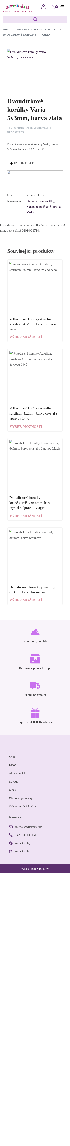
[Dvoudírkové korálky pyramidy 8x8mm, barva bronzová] (35, 555)
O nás (12, 789)
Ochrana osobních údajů (23, 806)
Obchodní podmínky (20, 798)
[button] (35, 163)
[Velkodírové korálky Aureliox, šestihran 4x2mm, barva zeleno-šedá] (35, 287)
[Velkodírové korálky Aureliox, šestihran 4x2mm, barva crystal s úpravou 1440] (35, 376)
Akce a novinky (18, 773)
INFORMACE (24, 163)
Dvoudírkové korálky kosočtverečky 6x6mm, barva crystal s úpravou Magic (30, 503)
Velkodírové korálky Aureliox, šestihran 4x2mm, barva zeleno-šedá (32, 324)
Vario (46, 34)
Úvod (12, 756)
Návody (13, 781)
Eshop (12, 764)
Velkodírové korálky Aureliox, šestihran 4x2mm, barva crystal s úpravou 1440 (33, 413)
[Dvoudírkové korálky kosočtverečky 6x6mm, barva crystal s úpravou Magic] (35, 466)
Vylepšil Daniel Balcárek (35, 868)
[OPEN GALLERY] (30, 66)
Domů (7, 29)
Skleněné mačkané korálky (37, 29)
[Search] (35, 19)
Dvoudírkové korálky (19, 34)
